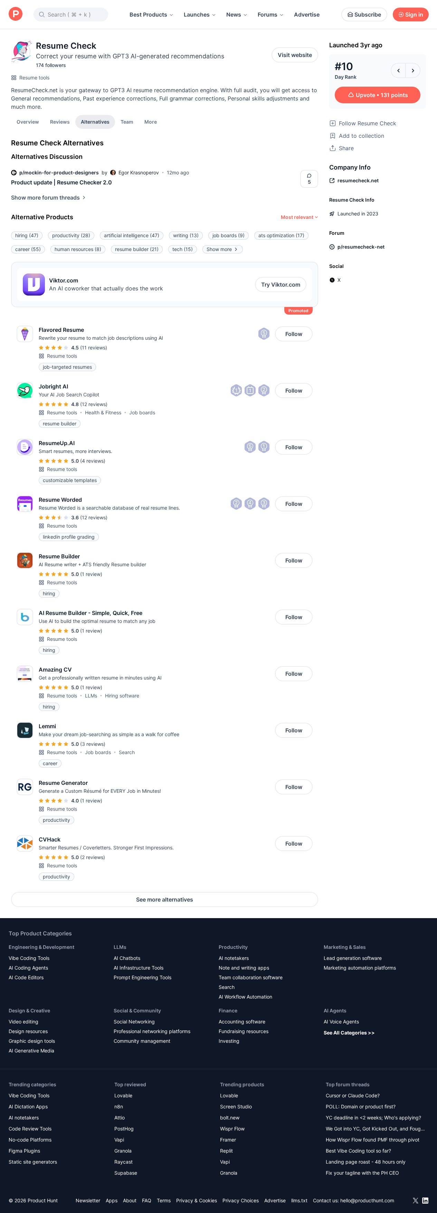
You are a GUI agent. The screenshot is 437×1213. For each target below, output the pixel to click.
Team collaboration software (251, 977)
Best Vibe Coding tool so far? (358, 1151)
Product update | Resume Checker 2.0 (61, 182)
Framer (228, 1140)
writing (186, 235)
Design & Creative (29, 1010)
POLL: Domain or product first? (361, 1106)
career (28, 249)
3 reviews (93, 744)
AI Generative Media (31, 1050)
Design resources (28, 1031)
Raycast (123, 1162)
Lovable (123, 1095)
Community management (142, 1041)
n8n (118, 1106)
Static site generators (33, 1162)
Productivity (233, 947)
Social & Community (137, 1010)
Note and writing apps (244, 968)
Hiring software (122, 696)
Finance (228, 1010)
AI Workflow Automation (245, 997)
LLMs (91, 696)
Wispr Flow (232, 1129)
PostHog (124, 1129)
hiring (26, 235)
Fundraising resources (243, 1031)
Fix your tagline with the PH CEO (362, 1173)
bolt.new (229, 1117)
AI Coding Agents (28, 968)
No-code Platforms (30, 1140)
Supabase (125, 1173)
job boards (228, 235)
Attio (119, 1117)
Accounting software (242, 1021)
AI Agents (335, 1010)
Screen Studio (236, 1106)
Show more (219, 249)
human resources (78, 249)
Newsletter (88, 1200)
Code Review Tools (30, 1129)
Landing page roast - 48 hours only (366, 1162)
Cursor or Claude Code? (353, 1095)
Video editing (23, 1021)
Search (127, 752)
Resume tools (34, 77)
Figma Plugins (24, 1151)
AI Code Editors (26, 977)
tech (182, 249)
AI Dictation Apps (28, 1106)
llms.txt (299, 1200)
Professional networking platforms (152, 1031)
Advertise (307, 14)
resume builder (137, 249)
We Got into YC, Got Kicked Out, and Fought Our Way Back (375, 1129)
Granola (123, 1151)
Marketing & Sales (345, 947)
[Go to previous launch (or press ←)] (398, 70)
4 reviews (93, 461)
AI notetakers (234, 958)
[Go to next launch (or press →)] (413, 70)
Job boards (142, 412)
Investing (229, 1041)
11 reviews (93, 347)
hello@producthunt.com (367, 1200)
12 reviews (94, 404)
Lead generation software (353, 958)
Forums (267, 14)
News (233, 14)
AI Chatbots (127, 958)
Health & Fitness (103, 412)
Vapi (119, 1140)
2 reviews (92, 857)
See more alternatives (164, 899)
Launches (197, 14)
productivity (71, 235)
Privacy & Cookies (196, 1200)
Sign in (414, 14)
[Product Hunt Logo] (15, 14)
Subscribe (367, 14)
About (129, 1200)
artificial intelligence (131, 235)
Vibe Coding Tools (29, 958)
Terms (164, 1200)
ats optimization (281, 235)
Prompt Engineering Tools (142, 977)
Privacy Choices (240, 1200)
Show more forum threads (45, 197)
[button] (150, 121)
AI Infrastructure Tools (138, 968)
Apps (111, 1200)
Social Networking (134, 1021)
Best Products (148, 14)
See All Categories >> (349, 1033)
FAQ (146, 1200)
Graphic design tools (32, 1041)
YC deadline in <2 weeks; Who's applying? (373, 1117)
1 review (91, 574)
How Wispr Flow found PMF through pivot (372, 1140)
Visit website (295, 54)
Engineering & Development (41, 947)
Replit (226, 1151)
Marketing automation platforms (360, 968)
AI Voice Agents (341, 1021)
